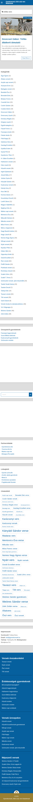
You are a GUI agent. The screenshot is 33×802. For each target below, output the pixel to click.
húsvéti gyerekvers (7, 511)
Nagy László (5, 234)
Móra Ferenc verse (9, 549)
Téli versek (4, 297)
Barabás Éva (5, 92)
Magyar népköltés (6, 205)
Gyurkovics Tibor (6, 155)
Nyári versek (5, 244)
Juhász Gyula (5, 178)
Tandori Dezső (5, 287)
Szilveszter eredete (7, 340)
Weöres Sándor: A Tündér (10, 761)
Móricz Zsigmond (6, 228)
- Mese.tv (4, 477)
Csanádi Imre (5, 102)
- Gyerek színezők (7, 472)
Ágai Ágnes (5, 76)
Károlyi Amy (5, 188)
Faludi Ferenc (5, 128)
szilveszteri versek (8, 578)
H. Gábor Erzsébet (7, 158)
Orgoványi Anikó (6, 254)
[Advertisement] (16, 364)
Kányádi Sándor (6, 181)
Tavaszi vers (9, 585)
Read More (25, 58)
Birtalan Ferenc (6, 99)
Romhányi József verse (8, 574)
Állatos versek (27, 17)
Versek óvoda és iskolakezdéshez (12, 304)
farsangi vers (6, 508)
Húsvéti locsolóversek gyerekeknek (13, 724)
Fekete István (5, 135)
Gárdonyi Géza (6, 142)
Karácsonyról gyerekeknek (9, 338)
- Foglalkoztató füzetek (8, 482)
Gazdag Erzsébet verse (21, 508)
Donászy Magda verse (10, 505)
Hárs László (5, 165)
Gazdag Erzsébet (6, 145)
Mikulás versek (6, 221)
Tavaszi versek (6, 294)
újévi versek (17, 611)
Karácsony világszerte (9, 698)
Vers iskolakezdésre (7, 593)
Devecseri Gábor (6, 112)
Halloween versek (7, 162)
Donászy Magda (6, 119)
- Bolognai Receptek (7, 454)
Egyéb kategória (6, 125)
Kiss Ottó (4, 191)
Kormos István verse (7, 526)
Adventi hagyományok (9, 688)
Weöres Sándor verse (15, 601)
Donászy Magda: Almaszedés (11, 771)
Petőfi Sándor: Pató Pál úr (10, 774)
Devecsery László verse (7, 501)
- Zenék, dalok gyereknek (9, 475)
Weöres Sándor (6, 310)
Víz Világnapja (5, 307)
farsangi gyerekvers (25, 504)
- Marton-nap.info (6, 451)
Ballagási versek (6, 89)
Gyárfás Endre (5, 148)
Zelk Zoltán (4, 314)
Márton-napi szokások (9, 708)
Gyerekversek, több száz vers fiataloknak (15, 2)
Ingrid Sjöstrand (6, 171)
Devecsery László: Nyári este (11, 784)
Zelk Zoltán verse (10, 606)
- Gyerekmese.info (7, 447)
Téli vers (16, 590)
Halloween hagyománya (10, 691)
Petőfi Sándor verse (9, 571)
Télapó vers (5, 590)
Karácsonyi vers (10, 519)
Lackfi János (5, 201)
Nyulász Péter (5, 248)
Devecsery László (7, 115)
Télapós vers (22, 585)
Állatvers (6, 610)
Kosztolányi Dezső (7, 198)
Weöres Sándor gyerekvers (14, 597)
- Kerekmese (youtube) (8, 480)
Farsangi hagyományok (8, 333)
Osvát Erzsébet (6, 258)
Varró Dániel (5, 301)
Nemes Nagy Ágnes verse (14, 555)
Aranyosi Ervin (5, 85)
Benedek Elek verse (22, 495)
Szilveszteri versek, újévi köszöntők (12, 281)
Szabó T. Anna (5, 277)
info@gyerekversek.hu (13, 637)
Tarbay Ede (4, 291)
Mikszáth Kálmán (6, 218)
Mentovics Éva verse (13, 540)
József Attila (5, 175)
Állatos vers (23, 606)
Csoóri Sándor (5, 105)
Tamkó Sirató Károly (7, 284)
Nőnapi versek (5, 241)
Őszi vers (6, 615)
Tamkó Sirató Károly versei (10, 581)
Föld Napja (4, 138)
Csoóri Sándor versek (9, 499)
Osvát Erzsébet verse (11, 565)
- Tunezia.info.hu (6, 449)
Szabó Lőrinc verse (23, 574)
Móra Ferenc (5, 224)
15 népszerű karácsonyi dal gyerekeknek (15, 781)
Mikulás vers (7, 545)
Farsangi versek (6, 132)
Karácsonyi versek (7, 185)
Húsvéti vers (19, 511)
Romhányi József (6, 271)
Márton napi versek (7, 211)
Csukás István (5, 109)
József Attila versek (20, 514)
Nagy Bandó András (7, 231)
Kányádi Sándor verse (15, 530)
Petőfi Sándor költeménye (8, 567)
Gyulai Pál (4, 152)
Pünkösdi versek (6, 267)
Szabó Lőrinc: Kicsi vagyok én (11, 764)
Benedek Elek (5, 95)
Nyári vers (8, 560)
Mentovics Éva (5, 214)
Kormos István (5, 195)
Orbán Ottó (4, 251)
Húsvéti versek (6, 168)
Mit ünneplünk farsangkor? (10, 685)
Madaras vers (8, 535)
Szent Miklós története (8, 335)
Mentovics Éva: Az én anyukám (12, 777)
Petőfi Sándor (5, 264)
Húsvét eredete (7, 701)
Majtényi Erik (5, 208)
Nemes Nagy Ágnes (7, 238)
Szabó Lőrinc (5, 274)
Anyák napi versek (7, 82)
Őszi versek (5, 261)
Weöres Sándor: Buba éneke (11, 767)
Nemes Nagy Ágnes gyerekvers (9, 551)
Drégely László (6, 122)
